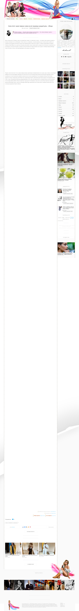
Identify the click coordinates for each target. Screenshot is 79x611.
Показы (21, 18)
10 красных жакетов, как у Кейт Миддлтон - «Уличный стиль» (59, 582)
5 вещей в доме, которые (66, 75)
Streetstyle (10, 522)
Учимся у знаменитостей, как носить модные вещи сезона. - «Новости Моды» (68, 207)
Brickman (13, 527)
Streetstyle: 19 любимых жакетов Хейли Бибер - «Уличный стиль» (67, 190)
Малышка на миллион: (60, 75)
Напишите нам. (54, 515)
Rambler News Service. (53, 511)
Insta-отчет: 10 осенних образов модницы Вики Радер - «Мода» (70, 583)
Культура (30, 18)
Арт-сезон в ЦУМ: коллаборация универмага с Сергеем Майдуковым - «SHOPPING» (39, 583)
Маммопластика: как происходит (72, 75)
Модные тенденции (11, 18)
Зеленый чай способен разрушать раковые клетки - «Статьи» (65, 180)
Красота (25, 18)
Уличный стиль (60, 220)
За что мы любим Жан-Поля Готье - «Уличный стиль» (29, 582)
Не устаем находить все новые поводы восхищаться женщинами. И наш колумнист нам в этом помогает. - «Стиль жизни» (68, 199)
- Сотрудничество (62, 605)
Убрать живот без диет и (66, 87)
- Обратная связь (62, 606)
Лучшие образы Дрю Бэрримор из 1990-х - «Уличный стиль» (9, 582)
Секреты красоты (66, 219)
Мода (17, 18)
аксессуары (15, 522)
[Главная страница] (5, 18)
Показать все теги (72, 218)
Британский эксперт (60, 81)
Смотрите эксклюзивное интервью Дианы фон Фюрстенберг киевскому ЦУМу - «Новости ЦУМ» (19, 584)
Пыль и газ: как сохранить (72, 87)
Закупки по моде (36, 18)
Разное (52, 18)
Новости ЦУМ (67, 217)
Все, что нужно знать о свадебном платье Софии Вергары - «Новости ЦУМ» (49, 583)
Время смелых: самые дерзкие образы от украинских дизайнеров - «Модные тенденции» (66, 164)
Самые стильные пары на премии (60, 87)
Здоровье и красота (45, 18)
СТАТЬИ (65, 203)
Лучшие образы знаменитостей (72, 81)
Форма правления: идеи (66, 81)
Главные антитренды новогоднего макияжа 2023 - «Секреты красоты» (65, 254)
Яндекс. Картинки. (53, 513)
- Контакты (61, 604)
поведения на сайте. (42, 515)
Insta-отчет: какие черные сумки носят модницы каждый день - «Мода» (30, 26)
